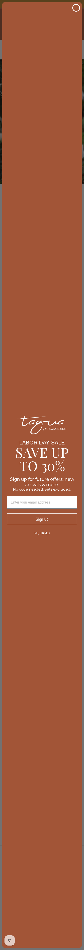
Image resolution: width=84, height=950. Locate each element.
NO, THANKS (42, 533)
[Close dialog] (76, 7)
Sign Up (42, 519)
